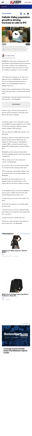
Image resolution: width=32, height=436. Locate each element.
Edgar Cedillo (10, 55)
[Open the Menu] (2, 2)
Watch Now (27, 2)
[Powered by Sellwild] (28, 323)
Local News (6, 13)
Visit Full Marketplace (25, 233)
